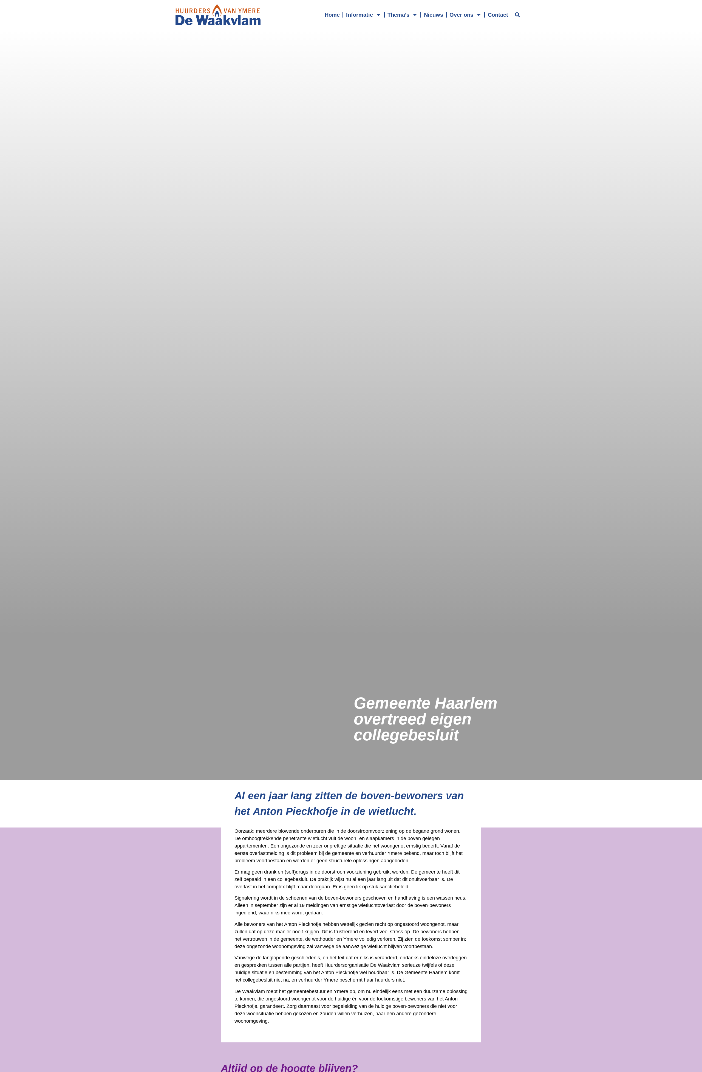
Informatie (359, 15)
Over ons (461, 15)
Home (332, 15)
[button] (517, 14)
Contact (498, 15)
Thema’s (398, 15)
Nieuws (433, 15)
